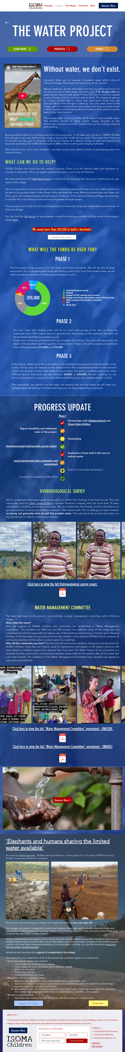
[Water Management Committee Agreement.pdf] (62, 738)
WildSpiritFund (96, 420)
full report (30, 216)
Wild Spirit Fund (41, 178)
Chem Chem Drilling (79, 424)
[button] (108, 5)
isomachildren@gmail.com (105, 1038)
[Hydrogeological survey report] (62, 592)
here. (15, 219)
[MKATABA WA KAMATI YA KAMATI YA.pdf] (62, 758)
